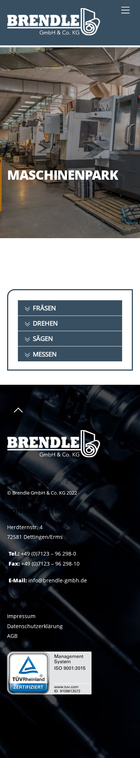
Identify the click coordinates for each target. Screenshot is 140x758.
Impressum (21, 616)
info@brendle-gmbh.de (57, 580)
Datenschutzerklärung (35, 626)
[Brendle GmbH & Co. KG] (53, 32)
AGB (12, 635)
